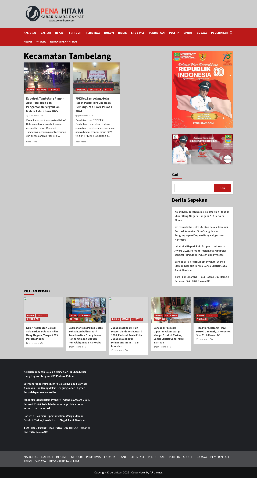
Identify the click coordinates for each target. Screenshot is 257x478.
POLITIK (174, 32)
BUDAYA (202, 32)
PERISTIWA (93, 32)
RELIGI (28, 41)
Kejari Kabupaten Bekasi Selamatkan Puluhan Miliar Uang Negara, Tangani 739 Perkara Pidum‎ (202, 216)
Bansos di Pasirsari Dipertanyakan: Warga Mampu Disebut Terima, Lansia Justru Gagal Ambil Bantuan (200, 266)
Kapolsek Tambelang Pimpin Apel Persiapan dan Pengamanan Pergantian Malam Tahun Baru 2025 (45, 105)
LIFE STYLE (138, 32)
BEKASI (59, 32)
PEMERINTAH (219, 32)
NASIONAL (30, 32)
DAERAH (46, 32)
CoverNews (138, 472)
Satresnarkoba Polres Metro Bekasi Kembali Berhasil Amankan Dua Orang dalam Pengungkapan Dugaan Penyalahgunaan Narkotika (201, 233)
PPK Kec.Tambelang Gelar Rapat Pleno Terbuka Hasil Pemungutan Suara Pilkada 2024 (94, 105)
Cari (175, 174)
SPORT (188, 32)
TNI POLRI (75, 32)
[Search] (231, 33)
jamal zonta (34, 115)
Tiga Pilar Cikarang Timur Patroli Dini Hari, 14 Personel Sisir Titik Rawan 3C (201, 279)
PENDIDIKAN (157, 32)
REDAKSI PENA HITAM (63, 41)
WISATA (41, 41)
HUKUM (109, 32)
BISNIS (122, 32)
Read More (31, 141)
